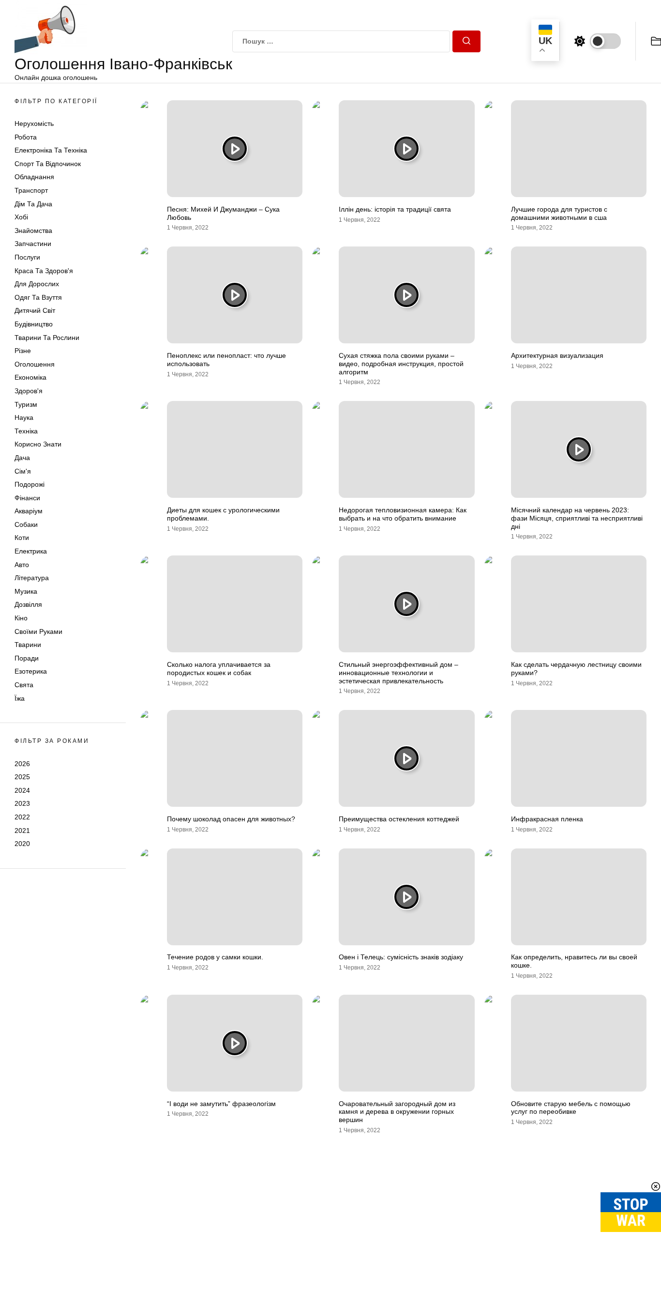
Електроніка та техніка (51, 150)
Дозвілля (28, 605)
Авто (22, 565)
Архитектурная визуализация (557, 355)
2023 (22, 804)
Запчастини (33, 244)
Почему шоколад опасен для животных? (231, 819)
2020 (22, 843)
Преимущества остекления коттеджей (399, 819)
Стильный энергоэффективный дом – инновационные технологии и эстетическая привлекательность (398, 673)
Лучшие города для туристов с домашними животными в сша (559, 213)
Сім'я (23, 471)
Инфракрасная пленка (547, 819)
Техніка (26, 431)
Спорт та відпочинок (48, 164)
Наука (24, 417)
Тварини (28, 645)
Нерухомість (34, 123)
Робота (26, 137)
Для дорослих (37, 284)
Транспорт (31, 190)
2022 (22, 817)
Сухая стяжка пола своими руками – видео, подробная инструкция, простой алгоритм (401, 364)
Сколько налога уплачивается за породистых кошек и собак (218, 669)
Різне (23, 350)
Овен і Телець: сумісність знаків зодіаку (401, 957)
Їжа (20, 698)
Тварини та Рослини (47, 337)
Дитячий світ (35, 311)
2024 (22, 790)
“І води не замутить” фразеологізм (221, 1104)
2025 (22, 777)
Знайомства (33, 230)
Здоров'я (29, 391)
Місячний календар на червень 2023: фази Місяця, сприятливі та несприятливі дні (577, 518)
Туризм (26, 404)
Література (32, 578)
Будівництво (34, 324)
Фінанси (27, 498)
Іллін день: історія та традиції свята (395, 209)
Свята (24, 685)
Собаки (26, 524)
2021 (22, 830)
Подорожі (30, 484)
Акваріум (29, 511)
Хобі (21, 217)
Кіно (21, 618)
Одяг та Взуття (38, 297)
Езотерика (31, 672)
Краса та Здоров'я (44, 271)
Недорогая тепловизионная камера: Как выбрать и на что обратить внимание (402, 514)
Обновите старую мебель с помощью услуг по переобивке (571, 1108)
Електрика (31, 551)
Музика (26, 591)
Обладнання (34, 177)
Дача (22, 458)
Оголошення (35, 364)
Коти (22, 538)
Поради (27, 658)
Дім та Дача (33, 204)
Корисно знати (38, 444)
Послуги (27, 257)
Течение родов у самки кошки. (215, 957)
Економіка (30, 378)
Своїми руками (38, 631)
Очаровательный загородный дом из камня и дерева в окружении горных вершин (397, 1112)
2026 (22, 764)
